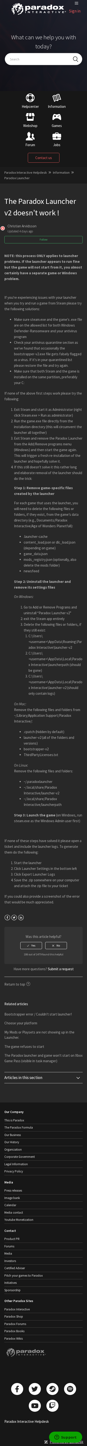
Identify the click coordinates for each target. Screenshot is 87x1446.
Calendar (10, 1205)
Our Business (12, 1135)
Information (57, 106)
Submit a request (61, 969)
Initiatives (10, 1283)
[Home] (39, 14)
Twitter (14, 918)
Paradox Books (14, 1331)
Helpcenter (30, 106)
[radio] (31, 945)
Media (8, 1253)
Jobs (56, 145)
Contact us (43, 157)
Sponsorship (12, 1290)
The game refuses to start (24, 1046)
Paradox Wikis (13, 1339)
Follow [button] (44, 239)
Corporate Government (19, 1157)
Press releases (13, 1190)
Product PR (12, 1239)
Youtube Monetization (18, 1220)
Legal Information (16, 1164)
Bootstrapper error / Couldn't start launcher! (38, 1014)
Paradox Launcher (17, 178)
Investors (10, 1261)
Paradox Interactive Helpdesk (25, 172)
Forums (9, 1246)
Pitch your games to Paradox (23, 1276)
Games (57, 125)
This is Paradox (14, 1120)
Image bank (12, 1198)
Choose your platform (20, 1023)
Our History (11, 1142)
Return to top (14, 984)
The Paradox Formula (18, 1127)
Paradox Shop (13, 1316)
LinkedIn (21, 918)
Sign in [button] (74, 11)
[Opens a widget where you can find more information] (65, 1438)
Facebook (7, 918)
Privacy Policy (13, 1171)
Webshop (30, 125)
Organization (13, 1150)
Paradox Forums (15, 1324)
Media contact (13, 1213)
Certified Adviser (14, 1268)
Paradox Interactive (17, 1309)
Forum (30, 145)
